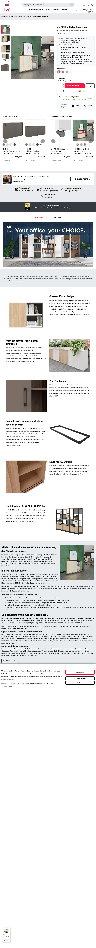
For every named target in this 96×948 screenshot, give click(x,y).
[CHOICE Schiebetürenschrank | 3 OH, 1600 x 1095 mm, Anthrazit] (15, 144)
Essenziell (7, 683)
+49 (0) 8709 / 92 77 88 (81, 179)
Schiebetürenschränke (40, 16)
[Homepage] (7, 6)
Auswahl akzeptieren (80, 678)
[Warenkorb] (92, 4)
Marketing (26, 683)
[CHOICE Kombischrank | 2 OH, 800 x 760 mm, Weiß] (88, 144)
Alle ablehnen (80, 683)
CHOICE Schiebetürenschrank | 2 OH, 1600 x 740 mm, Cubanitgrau (34, 151)
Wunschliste (90, 85)
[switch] (6, 940)
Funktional (50, 683)
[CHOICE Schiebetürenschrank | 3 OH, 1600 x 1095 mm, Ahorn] (7, 144)
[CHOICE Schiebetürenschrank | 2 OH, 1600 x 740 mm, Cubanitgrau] (26, 144)
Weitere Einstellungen (7, 686)
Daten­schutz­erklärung (53, 677)
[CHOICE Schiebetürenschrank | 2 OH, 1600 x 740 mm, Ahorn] (30, 144)
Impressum (10, 679)
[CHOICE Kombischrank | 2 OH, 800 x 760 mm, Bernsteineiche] (81, 144)
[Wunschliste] (88, 4)
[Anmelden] (84, 5)
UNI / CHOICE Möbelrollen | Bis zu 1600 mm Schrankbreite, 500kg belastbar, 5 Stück (60, 151)
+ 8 (18, 144)
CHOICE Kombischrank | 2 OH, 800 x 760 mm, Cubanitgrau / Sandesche (82, 151)
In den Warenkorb (73, 86)
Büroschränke (8, 17)
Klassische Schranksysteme (23, 17)
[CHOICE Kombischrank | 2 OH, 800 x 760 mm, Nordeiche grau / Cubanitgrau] (85, 144)
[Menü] (9, 929)
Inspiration (56, 10)
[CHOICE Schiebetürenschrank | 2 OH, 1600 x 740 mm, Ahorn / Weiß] (34, 144)
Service (64, 10)
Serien (48, 10)
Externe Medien (37, 683)
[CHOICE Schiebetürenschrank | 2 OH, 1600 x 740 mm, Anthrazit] (37, 144)
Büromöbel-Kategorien (36, 10)
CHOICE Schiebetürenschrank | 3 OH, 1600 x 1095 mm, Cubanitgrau (11, 151)
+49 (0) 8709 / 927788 (88, 11)
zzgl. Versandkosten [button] (69, 81)
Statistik (16, 683)
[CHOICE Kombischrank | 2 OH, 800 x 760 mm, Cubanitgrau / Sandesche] (77, 144)
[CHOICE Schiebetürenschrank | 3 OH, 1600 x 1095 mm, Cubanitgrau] (4, 144)
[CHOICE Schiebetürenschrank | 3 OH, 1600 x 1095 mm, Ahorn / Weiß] (11, 144)
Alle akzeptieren (80, 672)
